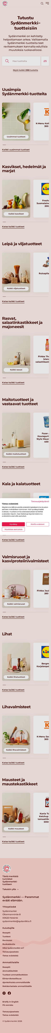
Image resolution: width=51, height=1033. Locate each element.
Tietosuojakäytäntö (40, 501)
